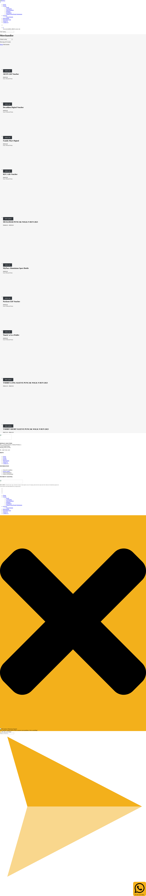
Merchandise (6, 460)
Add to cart (7, 70)
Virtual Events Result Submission (14, 505)
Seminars (8, 502)
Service (5, 459)
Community (9, 499)
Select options (8, 218)
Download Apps (7, 510)
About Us (5, 462)
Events (4, 458)
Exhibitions (9, 503)
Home (1, 44)
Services (5, 506)
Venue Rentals (9, 507)
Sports (7, 498)
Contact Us (5, 463)
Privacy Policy (6, 471)
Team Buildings (10, 501)
